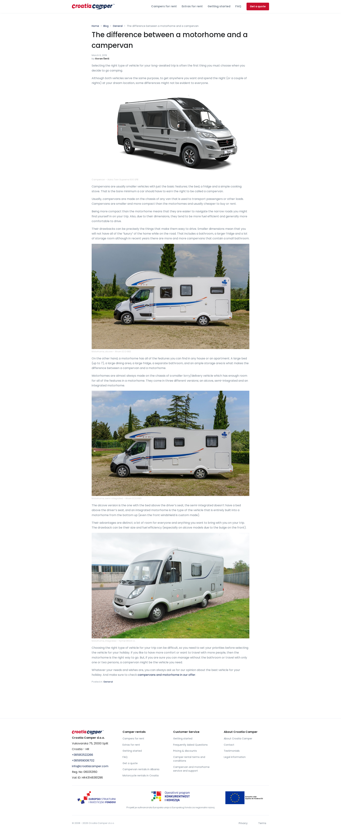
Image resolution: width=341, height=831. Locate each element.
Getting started (219, 6)
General (108, 681)
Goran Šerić (102, 58)
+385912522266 (82, 755)
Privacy (243, 823)
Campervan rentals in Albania (141, 769)
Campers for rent (164, 6)
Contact (229, 745)
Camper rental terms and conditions (189, 759)
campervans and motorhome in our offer (166, 675)
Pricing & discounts (185, 751)
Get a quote (258, 6)
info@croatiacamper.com (90, 766)
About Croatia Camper (238, 738)
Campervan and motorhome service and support (191, 768)
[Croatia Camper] (94, 732)
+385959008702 (83, 760)
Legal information (235, 757)
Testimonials (232, 751)
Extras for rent (192, 6)
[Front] (93, 6)
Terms (262, 823)
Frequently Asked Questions (190, 745)
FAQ (238, 6)
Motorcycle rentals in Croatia (141, 775)
